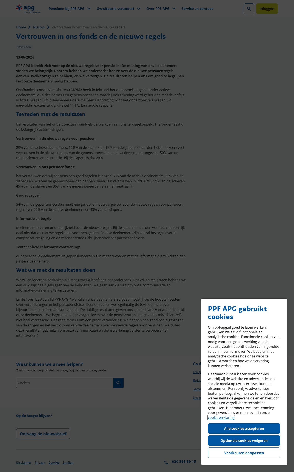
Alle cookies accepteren (244, 428)
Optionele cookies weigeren (244, 440)
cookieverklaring (221, 417)
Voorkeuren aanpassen (244, 452)
